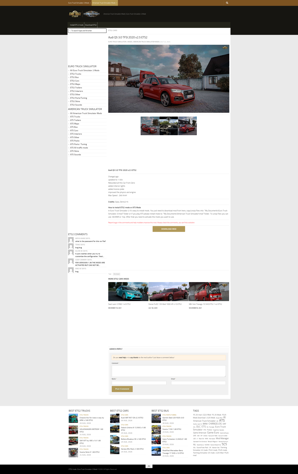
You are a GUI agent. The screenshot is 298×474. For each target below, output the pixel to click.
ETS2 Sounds (76, 105)
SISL (194, 447)
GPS (194, 436)
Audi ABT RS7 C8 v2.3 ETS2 (132, 418)
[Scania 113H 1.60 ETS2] (156, 429)
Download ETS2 (91, 25)
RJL (194, 445)
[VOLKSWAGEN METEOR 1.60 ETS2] (73, 429)
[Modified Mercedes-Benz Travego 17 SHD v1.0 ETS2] (156, 451)
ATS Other (74, 137)
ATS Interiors (76, 134)
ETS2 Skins (75, 101)
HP (201, 435)
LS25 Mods (210, 418)
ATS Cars (74, 130)
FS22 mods (213, 450)
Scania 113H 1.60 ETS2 (172, 429)
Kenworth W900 (222, 435)
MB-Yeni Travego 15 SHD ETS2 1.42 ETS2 (205, 304)
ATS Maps (74, 123)
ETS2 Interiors (76, 91)
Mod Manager (222, 438)
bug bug (78, 247)
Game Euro (213, 432)
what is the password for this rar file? (90, 241)
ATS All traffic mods (79, 147)
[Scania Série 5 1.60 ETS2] (73, 452)
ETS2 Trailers (76, 87)
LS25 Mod (220, 453)
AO (217, 421)
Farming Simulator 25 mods (204, 453)
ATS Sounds (75, 154)
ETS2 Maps (75, 84)
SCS (224, 444)
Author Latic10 (197, 424)
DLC (198, 426)
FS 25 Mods (216, 415)
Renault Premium (223, 441)
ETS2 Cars (112, 30)
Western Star (216, 447)
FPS (204, 430)
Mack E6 (201, 438)
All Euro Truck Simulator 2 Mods (84, 70)
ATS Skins (74, 151)
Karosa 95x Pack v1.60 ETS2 (132, 449)
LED (194, 438)
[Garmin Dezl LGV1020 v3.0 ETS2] (156, 418)
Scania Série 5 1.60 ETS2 (90, 452)
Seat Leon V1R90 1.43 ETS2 (119, 304)
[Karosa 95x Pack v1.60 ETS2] (114, 449)
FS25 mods (222, 450)
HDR (198, 435)
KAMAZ (205, 435)
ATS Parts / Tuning (78, 144)
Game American (199, 433)
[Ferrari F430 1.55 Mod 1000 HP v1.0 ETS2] (169, 291)
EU (207, 427)
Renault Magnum (213, 441)
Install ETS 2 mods (76, 25)
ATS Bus (74, 127)
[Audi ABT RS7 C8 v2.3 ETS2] (114, 418)
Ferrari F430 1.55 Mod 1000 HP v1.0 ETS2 (165, 304)
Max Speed (117, 274)
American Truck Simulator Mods (103, 3)
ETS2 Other (75, 94)
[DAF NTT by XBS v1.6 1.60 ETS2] (73, 441)
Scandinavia (200, 445)
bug (76, 271)
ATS (222, 420)
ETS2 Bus (74, 77)
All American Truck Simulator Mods (86, 113)
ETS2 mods (72, 469)
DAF (224, 424)
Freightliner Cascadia (218, 430)
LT (197, 438)
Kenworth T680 (212, 435)
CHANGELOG (215, 423)
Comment (115, 363)
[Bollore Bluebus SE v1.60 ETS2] (114, 439)
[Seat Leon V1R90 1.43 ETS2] (128, 291)
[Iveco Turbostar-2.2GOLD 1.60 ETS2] (156, 439)
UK (210, 447)
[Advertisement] (168, 152)
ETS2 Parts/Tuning (78, 98)
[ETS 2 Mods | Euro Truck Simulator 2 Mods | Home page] (85, 13)
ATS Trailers (75, 120)
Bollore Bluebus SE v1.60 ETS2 (133, 439)
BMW (205, 424)
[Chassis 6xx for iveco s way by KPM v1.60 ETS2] (73, 418)
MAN (206, 438)
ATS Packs (74, 140)
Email (173, 379)
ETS (204, 426)
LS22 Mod (207, 414)
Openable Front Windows (200, 441)
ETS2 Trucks (75, 74)
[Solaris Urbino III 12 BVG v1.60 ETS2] (114, 428)
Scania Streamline (215, 445)
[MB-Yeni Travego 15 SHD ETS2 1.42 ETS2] (209, 291)
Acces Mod (219, 418)
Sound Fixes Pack (202, 447)
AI (224, 417)
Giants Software (224, 433)
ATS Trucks (75, 116)
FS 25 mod (197, 415)
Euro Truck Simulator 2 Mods (78, 3)
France (209, 430)
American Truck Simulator (204, 420)
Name (114, 379)
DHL (194, 427)
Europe (211, 427)
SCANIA (207, 445)
